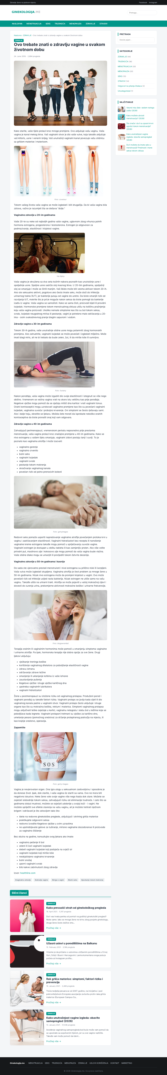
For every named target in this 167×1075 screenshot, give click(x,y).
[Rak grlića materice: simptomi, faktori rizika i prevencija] (27, 988)
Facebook (143, 2)
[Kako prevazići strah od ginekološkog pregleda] (27, 916)
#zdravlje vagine (41, 880)
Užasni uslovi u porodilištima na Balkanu (71, 943)
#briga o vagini (58, 880)
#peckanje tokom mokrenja (92, 880)
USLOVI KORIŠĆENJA (99, 1063)
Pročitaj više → (53, 928)
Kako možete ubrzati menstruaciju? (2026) (135, 116)
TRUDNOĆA (60, 24)
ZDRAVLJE (90, 24)
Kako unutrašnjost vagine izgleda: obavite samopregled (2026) (139, 137)
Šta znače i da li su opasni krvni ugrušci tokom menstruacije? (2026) (139, 126)
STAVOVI (104, 24)
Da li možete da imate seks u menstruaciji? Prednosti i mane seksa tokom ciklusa (139, 148)
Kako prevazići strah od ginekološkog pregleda (76, 907)
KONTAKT (115, 1063)
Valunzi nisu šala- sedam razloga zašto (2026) (140, 109)
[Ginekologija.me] (26, 12)
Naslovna (17, 24)
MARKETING (126, 1063)
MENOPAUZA (75, 24)
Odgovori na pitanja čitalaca (130, 86)
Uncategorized (124, 91)
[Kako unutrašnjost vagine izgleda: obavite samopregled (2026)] (27, 1027)
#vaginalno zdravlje (23, 880)
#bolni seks (72, 880)
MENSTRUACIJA (33, 24)
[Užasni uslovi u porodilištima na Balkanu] (27, 951)
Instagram (153, 2)
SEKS (48, 24)
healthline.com (27, 873)
